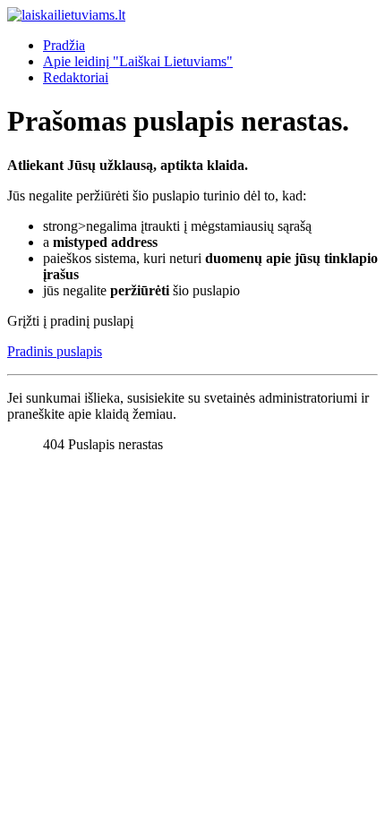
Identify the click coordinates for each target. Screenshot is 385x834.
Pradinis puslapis (54, 351)
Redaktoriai (75, 77)
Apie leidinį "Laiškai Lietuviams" (138, 61)
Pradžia (64, 45)
